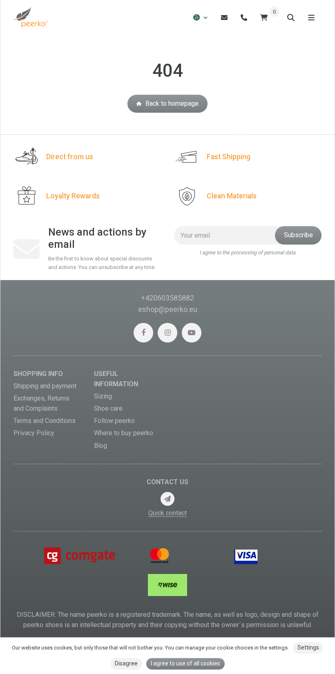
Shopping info (38, 374)
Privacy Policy (33, 433)
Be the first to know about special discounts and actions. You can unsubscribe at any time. (102, 263)
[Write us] (167, 499)
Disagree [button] (126, 663)
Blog (100, 445)
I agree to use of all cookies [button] (185, 663)
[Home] (31, 17)
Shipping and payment (44, 386)
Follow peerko (114, 421)
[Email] (224, 17)
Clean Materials (232, 196)
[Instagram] (167, 333)
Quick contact (167, 513)
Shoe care (108, 408)
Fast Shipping (228, 157)
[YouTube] (191, 333)
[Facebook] (143, 333)
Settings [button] (308, 647)
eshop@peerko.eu (167, 309)
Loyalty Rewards (73, 196)
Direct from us (69, 157)
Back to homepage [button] (172, 103)
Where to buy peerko (123, 433)
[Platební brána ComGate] (81, 555)
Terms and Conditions (44, 421)
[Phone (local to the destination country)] (244, 17)
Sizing (103, 396)
